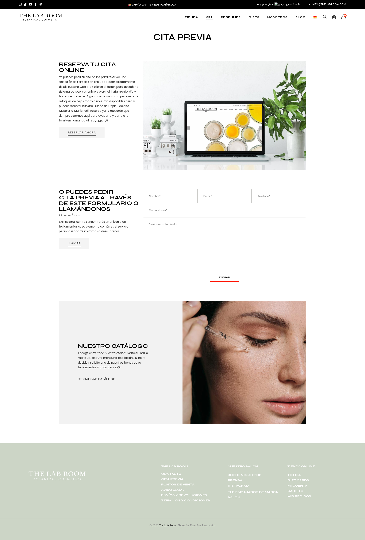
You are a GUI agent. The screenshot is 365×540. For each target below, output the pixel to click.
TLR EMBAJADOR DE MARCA (253, 492)
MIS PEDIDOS (299, 496)
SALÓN (234, 497)
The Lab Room (167, 525)
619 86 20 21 (300, 4)
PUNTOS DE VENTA (177, 484)
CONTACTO (171, 474)
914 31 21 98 (264, 4)
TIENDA (294, 475)
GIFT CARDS (298, 480)
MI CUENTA (297, 485)
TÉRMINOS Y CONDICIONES (185, 500)
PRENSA (235, 480)
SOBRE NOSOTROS (244, 475)
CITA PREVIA (172, 479)
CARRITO (295, 491)
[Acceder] (334, 17)
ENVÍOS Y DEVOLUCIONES (184, 495)
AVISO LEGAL (173, 490)
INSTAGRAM (238, 485)
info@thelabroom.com (329, 4)
